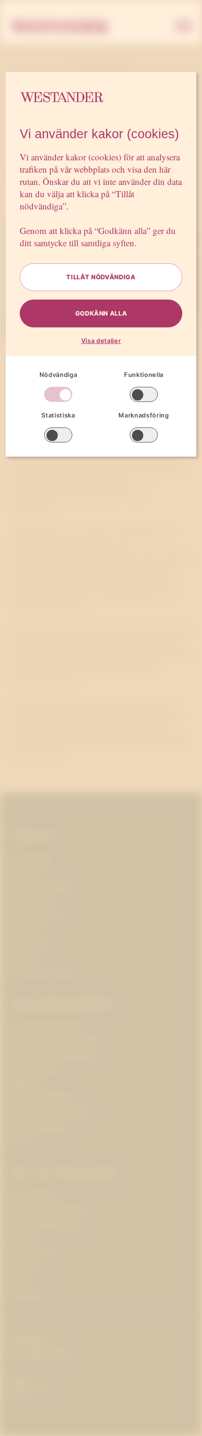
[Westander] (59, 27)
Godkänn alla (101, 313)
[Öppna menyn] (183, 27)
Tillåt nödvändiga (100, 277)
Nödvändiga (58, 374)
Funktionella (143, 374)
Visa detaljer (101, 340)
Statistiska (58, 415)
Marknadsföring (143, 415)
